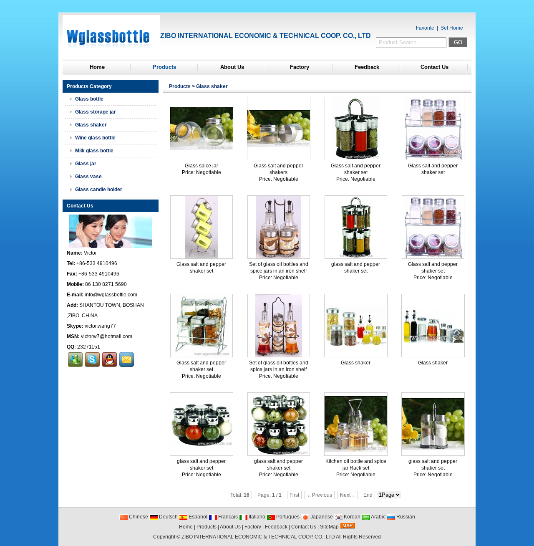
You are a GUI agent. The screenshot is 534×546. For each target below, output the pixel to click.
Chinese (138, 517)
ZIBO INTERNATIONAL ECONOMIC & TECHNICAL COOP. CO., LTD (258, 537)
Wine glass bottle (95, 138)
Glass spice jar (201, 166)
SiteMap (329, 527)
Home (97, 67)
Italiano (256, 517)
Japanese (321, 517)
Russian (405, 517)
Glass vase (88, 176)
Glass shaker (212, 86)
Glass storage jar (95, 112)
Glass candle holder (98, 189)
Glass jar (85, 164)
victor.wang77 (100, 326)
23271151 (88, 347)
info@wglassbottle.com (111, 295)
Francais (227, 517)
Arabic (377, 517)
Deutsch (168, 517)
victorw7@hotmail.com (106, 336)
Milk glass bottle (94, 151)
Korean (351, 517)
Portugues (287, 517)
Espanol (197, 517)
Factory (299, 67)
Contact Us (434, 67)
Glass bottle (89, 99)
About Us (232, 67)
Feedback (367, 67)
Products (164, 67)
